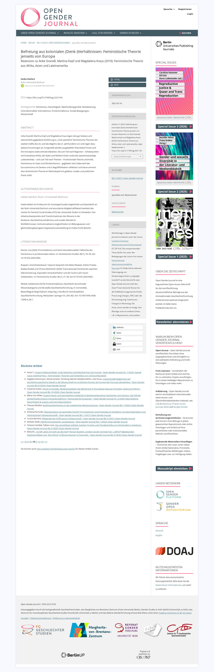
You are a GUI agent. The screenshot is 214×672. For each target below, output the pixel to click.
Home (23, 42)
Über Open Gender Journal (39, 33)
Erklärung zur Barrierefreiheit (66, 618)
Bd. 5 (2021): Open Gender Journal (53, 42)
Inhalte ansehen (74, 33)
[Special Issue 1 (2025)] (174, 249)
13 (42, 441)
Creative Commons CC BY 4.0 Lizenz (175, 612)
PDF (116, 85)
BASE (166, 406)
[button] (127, 327)
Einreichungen (129, 33)
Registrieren (185, 9)
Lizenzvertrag (118, 260)
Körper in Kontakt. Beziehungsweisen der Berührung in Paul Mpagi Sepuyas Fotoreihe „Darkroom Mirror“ (91, 388)
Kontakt (24, 618)
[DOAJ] (174, 554)
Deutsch (159, 530)
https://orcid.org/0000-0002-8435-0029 (39, 86)
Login (190, 14)
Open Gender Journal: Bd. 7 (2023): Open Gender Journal (101, 421)
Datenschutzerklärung (40, 618)
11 (37, 441)
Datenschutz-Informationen (169, 585)
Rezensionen (118, 211)
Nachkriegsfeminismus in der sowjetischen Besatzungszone (70, 405)
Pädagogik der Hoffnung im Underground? (62, 418)
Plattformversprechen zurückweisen (58, 421)
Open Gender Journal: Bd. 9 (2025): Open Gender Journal (53, 428)
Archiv (31, 42)
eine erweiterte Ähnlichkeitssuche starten (56, 448)
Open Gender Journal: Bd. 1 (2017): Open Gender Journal (85, 415)
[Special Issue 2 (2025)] (174, 184)
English (159, 535)
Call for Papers (102, 33)
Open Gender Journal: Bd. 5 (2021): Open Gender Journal (109, 418)
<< (22, 441)
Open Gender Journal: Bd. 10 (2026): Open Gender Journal (53, 392)
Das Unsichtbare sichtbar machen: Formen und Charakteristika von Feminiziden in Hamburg (98, 425)
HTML (116, 79)
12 (39, 441)
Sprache (168, 9)
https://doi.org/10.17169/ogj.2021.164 (44, 97)
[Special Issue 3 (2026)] (174, 119)
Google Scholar (180, 406)
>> (46, 441)
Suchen (186, 33)
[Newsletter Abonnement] (174, 323)
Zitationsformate (122, 156)
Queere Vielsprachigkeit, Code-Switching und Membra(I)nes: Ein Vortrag (68, 372)
